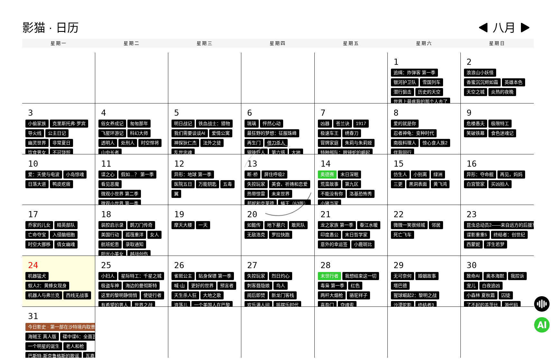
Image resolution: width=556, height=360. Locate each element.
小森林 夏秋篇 (481, 295)
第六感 (278, 152)
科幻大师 (139, 133)
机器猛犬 (37, 276)
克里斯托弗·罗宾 (69, 123)
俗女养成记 (112, 123)
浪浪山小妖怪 (480, 72)
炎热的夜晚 (502, 92)
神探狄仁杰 (185, 143)
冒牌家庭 (329, 143)
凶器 (324, 123)
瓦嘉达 (92, 356)
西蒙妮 (473, 244)
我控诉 (517, 276)
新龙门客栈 (283, 295)
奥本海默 (495, 276)
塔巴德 (400, 285)
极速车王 (329, 133)
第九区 (351, 184)
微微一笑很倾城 (409, 225)
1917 (361, 123)
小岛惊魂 (75, 174)
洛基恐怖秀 (360, 193)
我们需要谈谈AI (189, 133)
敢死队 (298, 225)
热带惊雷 (256, 193)
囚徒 (505, 295)
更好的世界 (202, 285)
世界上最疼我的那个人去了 (421, 101)
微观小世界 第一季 (119, 203)
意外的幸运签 (334, 244)
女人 (154, 234)
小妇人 (108, 276)
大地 (296, 152)
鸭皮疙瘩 (61, 184)
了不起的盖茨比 (482, 305)
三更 (398, 184)
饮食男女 (37, 152)
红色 (355, 285)
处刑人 (127, 143)
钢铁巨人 (256, 152)
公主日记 (57, 133)
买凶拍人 (500, 184)
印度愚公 (329, 234)
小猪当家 (329, 203)
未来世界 (281, 193)
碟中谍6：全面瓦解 (82, 336)
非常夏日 (61, 143)
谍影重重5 (477, 234)
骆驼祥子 (358, 295)
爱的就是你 (405, 123)
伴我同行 (403, 152)
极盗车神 (110, 285)
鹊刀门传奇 (141, 225)
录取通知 (134, 244)
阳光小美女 (112, 254)
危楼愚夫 (476, 123)
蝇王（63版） (294, 203)
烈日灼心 (281, 276)
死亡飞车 (403, 234)
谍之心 (108, 174)
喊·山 (179, 285)
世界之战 (143, 305)
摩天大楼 (183, 225)
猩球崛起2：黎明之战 (415, 295)
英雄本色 (514, 82)
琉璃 (251, 123)
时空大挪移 (39, 244)
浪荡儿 (181, 305)
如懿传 (254, 225)
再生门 (254, 143)
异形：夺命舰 (480, 174)
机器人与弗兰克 (44, 295)
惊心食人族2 (435, 143)
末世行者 (329, 276)
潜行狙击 (403, 92)
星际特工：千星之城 (141, 276)
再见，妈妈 (511, 174)
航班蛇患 (110, 244)
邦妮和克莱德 (260, 203)
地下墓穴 (276, 225)
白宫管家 (476, 184)
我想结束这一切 (360, 276)
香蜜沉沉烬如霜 (482, 82)
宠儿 (471, 285)
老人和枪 (75, 346)
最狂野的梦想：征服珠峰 (272, 133)
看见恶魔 (110, 184)
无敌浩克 (256, 234)
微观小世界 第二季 (119, 193)
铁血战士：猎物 (214, 123)
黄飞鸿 (440, 184)
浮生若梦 (495, 244)
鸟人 (280, 285)
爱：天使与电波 (44, 174)
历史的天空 (429, 92)
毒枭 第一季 (332, 285)
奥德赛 (327, 174)
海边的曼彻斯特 (141, 285)
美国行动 (110, 234)
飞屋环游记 (112, 133)
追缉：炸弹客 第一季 (414, 72)
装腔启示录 (112, 225)
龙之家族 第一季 (336, 225)
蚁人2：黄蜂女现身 (47, 285)
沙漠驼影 (403, 305)
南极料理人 (405, 143)
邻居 (435, 225)
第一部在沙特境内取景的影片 (79, 327)
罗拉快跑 (281, 234)
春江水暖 (369, 225)
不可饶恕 (61, 152)
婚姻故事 (427, 276)
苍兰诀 (342, 123)
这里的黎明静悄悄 (119, 295)
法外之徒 (212, 143)
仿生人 (400, 174)
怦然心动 (272, 123)
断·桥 (252, 174)
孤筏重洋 (134, 234)
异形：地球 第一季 (192, 174)
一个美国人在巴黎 (212, 305)
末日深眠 (349, 174)
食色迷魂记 (502, 133)
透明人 (108, 143)
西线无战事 (77, 295)
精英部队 (66, 225)
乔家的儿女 (39, 225)
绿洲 (437, 174)
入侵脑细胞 (63, 234)
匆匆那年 (139, 123)
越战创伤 (139, 254)
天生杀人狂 (185, 295)
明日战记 (183, 123)
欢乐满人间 (258, 305)
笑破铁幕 (476, 133)
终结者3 (426, 305)
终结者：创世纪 (509, 234)
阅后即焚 (256, 295)
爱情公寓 (221, 133)
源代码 (511, 305)
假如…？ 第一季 (137, 174)
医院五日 (183, 184)
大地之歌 (212, 295)
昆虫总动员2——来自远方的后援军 (502, 225)
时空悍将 (150, 143)
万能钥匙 (208, 184)
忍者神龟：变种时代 (414, 133)
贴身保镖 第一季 (215, 276)
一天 (203, 225)
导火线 (35, 133)
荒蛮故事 (329, 184)
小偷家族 (37, 123)
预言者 (227, 285)
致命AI (473, 276)
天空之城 (476, 92)
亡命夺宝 (37, 234)
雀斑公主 (183, 276)
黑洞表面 (418, 184)
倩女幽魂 (66, 244)
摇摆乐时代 (287, 305)
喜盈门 (327, 305)
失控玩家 (256, 184)
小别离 (420, 174)
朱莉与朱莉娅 (358, 143)
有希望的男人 (114, 305)
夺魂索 (347, 305)
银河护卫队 (405, 82)
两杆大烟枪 (331, 295)
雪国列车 (431, 82)
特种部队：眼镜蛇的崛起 (345, 152)
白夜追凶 (491, 285)
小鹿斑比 (363, 244)
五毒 (227, 184)
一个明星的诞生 (44, 346)
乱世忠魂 (183, 152)
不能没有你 (331, 193)
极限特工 (500, 123)
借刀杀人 (276, 143)
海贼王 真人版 (42, 336)
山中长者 (110, 152)
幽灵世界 (37, 143)
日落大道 (37, 184)
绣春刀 (351, 133)
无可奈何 (403, 276)
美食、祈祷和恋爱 (290, 184)
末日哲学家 (356, 234)
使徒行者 (153, 295)
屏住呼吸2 (274, 174)
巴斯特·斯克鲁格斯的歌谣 (53, 356)
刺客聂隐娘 (258, 285)
